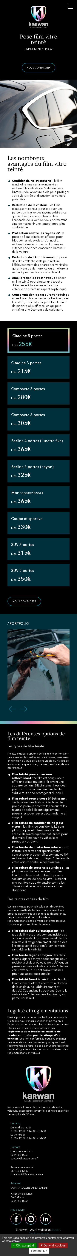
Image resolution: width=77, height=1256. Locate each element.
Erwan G (56, 1229)
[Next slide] (24, 709)
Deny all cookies (54, 1245)
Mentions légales (39, 1233)
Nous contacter (24, 601)
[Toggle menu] (70, 6)
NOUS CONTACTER (38, 67)
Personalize (39, 1250)
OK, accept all (25, 1245)
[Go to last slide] (12, 709)
